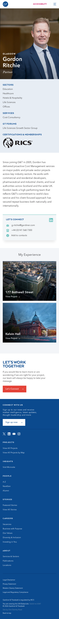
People (7, 476)
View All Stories (10, 510)
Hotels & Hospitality (12, 98)
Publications (8, 561)
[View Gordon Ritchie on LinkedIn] (51, 220)
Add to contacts (19, 235)
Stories (7, 499)
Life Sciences (9, 102)
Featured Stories (10, 505)
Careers (8, 518)
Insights (8, 461)
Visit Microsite (9, 467)
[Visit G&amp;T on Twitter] (4, 433)
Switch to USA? (35, 604)
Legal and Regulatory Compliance (15, 592)
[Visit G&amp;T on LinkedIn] (9, 433)
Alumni (6, 491)
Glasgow (9, 53)
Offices (6, 107)
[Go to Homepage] (5, 4)
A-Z (4, 482)
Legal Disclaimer (9, 580)
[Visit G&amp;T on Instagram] (19, 433)
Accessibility (40, 4)
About (6, 550)
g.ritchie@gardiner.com (23, 225)
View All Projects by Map (14, 453)
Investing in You (10, 542)
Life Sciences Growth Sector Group (20, 128)
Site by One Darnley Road (12, 610)
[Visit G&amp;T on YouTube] (14, 433)
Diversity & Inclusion (12, 538)
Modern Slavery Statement (13, 588)
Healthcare (8, 94)
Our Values (7, 533)
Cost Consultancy (11, 117)
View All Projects (10, 448)
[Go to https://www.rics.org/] (18, 142)
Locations (7, 565)
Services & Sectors (11, 556)
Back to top (7, 613)
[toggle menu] (55, 4)
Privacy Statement (9, 584)
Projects (8, 442)
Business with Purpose (12, 529)
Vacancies (7, 524)
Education (8, 89)
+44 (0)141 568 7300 (22, 230)
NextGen (7, 486)
